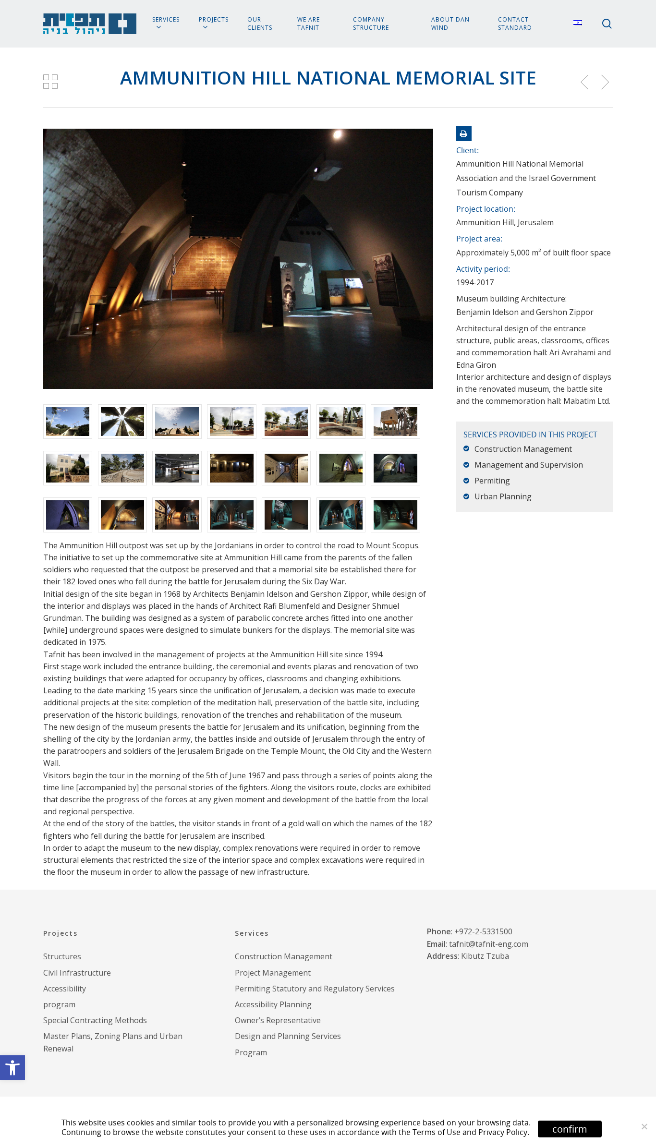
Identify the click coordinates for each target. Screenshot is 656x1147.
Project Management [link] (273, 972)
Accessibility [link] (64, 988)
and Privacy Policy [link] (494, 1132)
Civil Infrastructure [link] (77, 972)
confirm (569, 1129)
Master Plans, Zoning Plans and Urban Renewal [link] (112, 1042)
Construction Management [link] (283, 956)
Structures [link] (62, 956)
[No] (644, 1126)
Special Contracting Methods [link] (95, 1020)
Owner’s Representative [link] (278, 1020)
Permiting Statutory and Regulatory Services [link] (315, 988)
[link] (12, 1067)
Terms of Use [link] (437, 1132)
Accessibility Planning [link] (273, 1004)
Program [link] (251, 1052)
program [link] (59, 1004)
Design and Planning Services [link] (288, 1036)
